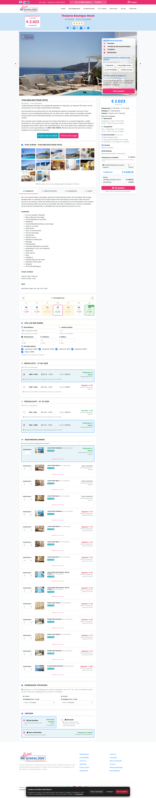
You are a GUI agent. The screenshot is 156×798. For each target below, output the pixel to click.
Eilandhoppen (84, 754)
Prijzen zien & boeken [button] (48, 136)
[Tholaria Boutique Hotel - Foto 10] (87, 165)
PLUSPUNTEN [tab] (72, 191)
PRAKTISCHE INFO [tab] (50, 191)
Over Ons (83, 761)
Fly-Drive (113, 754)
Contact (112, 764)
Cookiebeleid (84, 757)
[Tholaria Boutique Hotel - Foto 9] (73, 165)
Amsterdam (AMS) (31, 349)
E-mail (43, 2)
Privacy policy (84, 767)
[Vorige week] (23, 298)
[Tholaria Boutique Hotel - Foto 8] (58, 165)
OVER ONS (132, 9)
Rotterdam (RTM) (48, 349)
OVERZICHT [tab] (29, 191)
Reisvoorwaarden (116, 761)
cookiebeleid (79, 794)
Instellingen (109, 791)
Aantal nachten (66, 327)
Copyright (113, 757)
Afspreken (83, 764)
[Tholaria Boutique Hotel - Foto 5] (87, 153)
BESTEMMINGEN (74, 9)
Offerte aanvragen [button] (68, 136)
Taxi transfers (33, 720)
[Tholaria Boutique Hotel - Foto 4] (73, 153)
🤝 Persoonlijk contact (123, 65)
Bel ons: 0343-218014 (57, 2)
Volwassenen (28, 337)
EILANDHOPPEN (89, 9)
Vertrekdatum (28, 327)
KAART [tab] (89, 191)
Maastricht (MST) (81, 349)
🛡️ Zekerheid (109, 65)
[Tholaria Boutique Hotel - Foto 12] (43, 176)
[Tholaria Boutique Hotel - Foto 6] (28, 165)
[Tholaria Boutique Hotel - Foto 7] (43, 165)
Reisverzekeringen (116, 767)
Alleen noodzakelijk (97, 791)
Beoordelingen (115, 771)
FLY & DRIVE (102, 9)
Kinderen (45, 337)
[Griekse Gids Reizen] (28, 9)
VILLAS (123, 9)
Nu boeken (119, 188)
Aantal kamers (27, 449)
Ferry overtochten (35, 732)
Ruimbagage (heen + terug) (31, 699)
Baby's (63, 337)
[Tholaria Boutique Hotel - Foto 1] (28, 153)
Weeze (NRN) (29, 352)
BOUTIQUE (113, 9)
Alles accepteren (122, 791)
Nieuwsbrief (84, 771)
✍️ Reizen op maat (126, 70)
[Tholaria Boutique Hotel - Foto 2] (43, 153)
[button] (15, 64)
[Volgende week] (92, 298)
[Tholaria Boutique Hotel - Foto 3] (58, 153)
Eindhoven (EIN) (64, 349)
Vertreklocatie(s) (29, 346)
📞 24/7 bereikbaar (111, 70)
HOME (63, 9)
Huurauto (70, 720)
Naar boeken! (118, 91)
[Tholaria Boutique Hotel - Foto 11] (28, 176)
